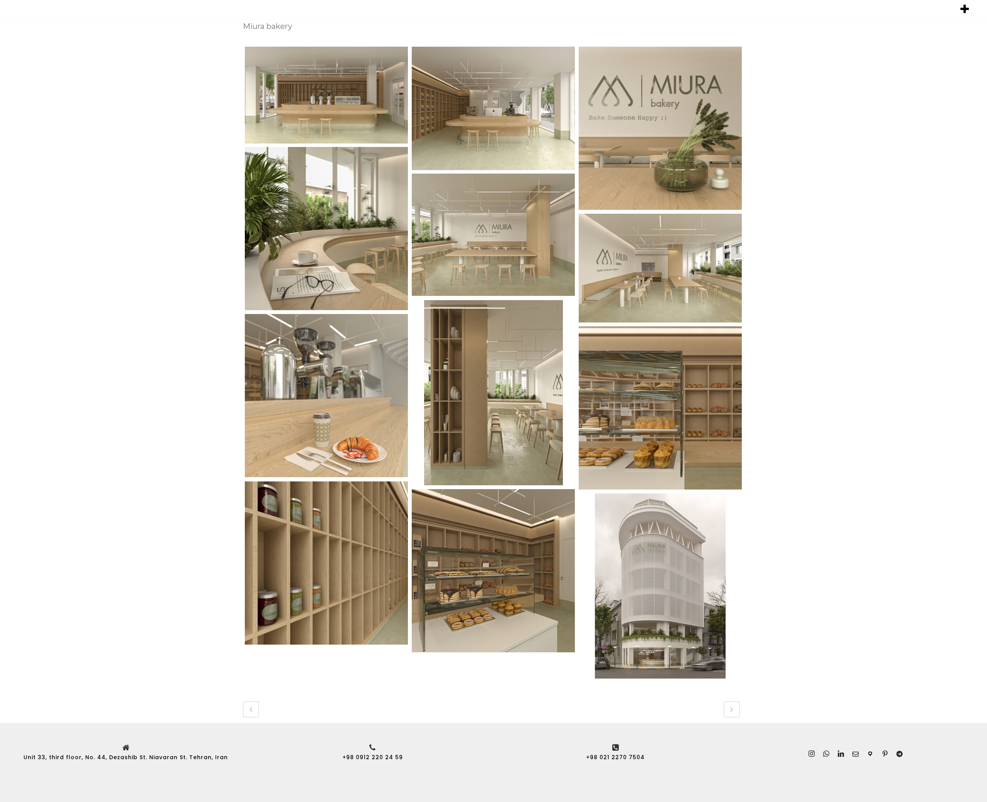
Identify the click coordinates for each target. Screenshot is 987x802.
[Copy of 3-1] (326, 95)
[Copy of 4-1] (493, 108)
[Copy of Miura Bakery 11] (326, 563)
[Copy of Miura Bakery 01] (660, 128)
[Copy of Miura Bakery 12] (493, 570)
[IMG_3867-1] (660, 586)
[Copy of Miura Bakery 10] (660, 408)
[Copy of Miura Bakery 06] (493, 392)
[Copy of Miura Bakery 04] (493, 235)
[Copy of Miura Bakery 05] (660, 268)
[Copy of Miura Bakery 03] (326, 228)
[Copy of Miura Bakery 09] (326, 395)
